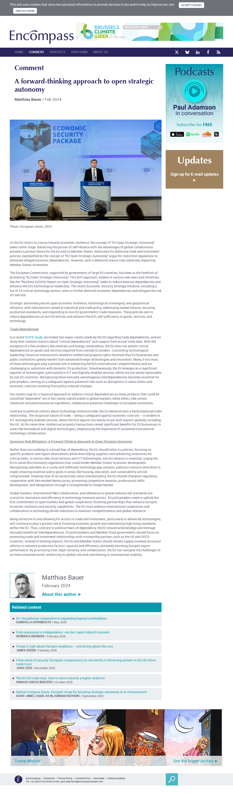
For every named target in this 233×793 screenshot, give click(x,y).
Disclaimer (49, 778)
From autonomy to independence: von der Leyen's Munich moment (63, 632)
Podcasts (58, 52)
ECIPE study (33, 337)
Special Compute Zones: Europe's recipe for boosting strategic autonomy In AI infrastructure (81, 692)
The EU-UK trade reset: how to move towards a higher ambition (60, 678)
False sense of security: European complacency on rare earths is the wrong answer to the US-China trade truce (86, 662)
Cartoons (79, 52)
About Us (100, 52)
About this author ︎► (62, 594)
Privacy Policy (65, 778)
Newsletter (99, 778)
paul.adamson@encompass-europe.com (82, 781)
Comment (36, 52)
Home (19, 52)
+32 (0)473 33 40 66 (40, 781)
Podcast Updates (116, 778)
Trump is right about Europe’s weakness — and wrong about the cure (64, 646)
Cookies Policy (83, 778)
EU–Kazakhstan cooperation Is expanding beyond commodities (61, 618)
